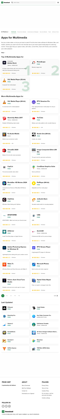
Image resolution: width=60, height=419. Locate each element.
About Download (26, 385)
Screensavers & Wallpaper (33, 31)
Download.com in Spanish (28, 393)
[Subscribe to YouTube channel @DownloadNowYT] (9, 406)
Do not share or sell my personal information (47, 394)
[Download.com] (5, 2)
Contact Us (24, 390)
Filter (2, 52)
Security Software (43, 31)
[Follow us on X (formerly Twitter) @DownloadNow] (6, 406)
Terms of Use (45, 388)
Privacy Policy (45, 385)
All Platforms (4, 32)
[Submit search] (12, 2)
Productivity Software (21, 31)
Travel (49, 31)
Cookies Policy (45, 390)
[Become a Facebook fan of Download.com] (3, 406)
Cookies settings (46, 398)
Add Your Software (26, 388)
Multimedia (13, 32)
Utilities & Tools (55, 31)
